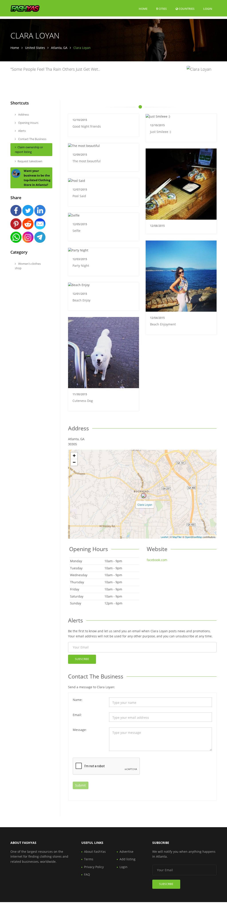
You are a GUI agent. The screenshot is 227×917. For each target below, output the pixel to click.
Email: (77, 715)
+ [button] (74, 455)
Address (23, 114)
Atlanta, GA (59, 48)
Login (207, 8)
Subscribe (82, 659)
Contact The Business (32, 139)
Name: (77, 700)
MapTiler (177, 537)
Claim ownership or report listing (29, 149)
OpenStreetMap (193, 537)
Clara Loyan (144, 504)
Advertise (126, 851)
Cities (162, 9)
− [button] (74, 462)
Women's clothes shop (28, 266)
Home (143, 9)
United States (35, 48)
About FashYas (95, 851)
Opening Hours (28, 123)
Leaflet (164, 537)
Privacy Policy (94, 867)
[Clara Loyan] (143, 495)
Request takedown (30, 161)
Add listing (127, 859)
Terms (88, 859)
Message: (80, 730)
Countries (186, 8)
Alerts (22, 131)
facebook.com (157, 560)
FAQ (87, 874)
